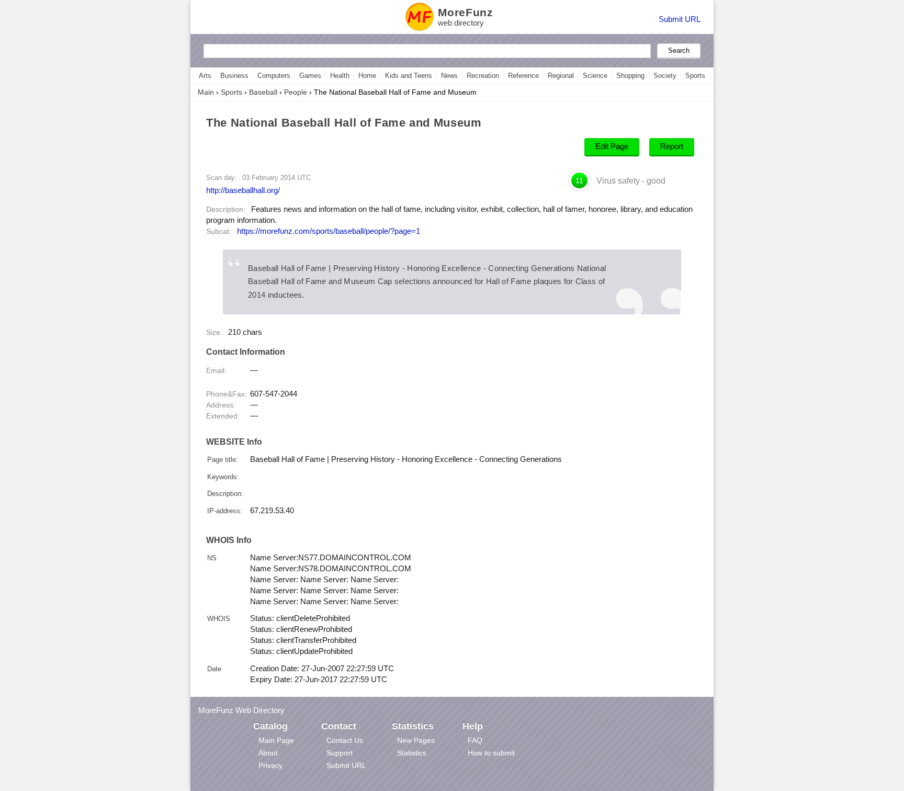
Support (339, 753)
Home (367, 76)
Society (664, 76)
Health (339, 76)
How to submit (491, 753)
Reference (523, 76)
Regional (561, 76)
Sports (695, 76)
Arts (205, 76)
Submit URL (679, 19)
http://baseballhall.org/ (243, 190)
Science (595, 76)
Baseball (263, 92)
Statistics (411, 753)
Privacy (270, 765)
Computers (273, 76)
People (295, 92)
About (268, 753)
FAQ (475, 740)
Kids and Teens (408, 76)
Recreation (483, 76)
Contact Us (344, 740)
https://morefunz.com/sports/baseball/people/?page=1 (328, 231)
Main (206, 92)
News (449, 76)
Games (310, 76)
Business (234, 76)
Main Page (276, 740)
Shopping (630, 76)
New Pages (416, 740)
